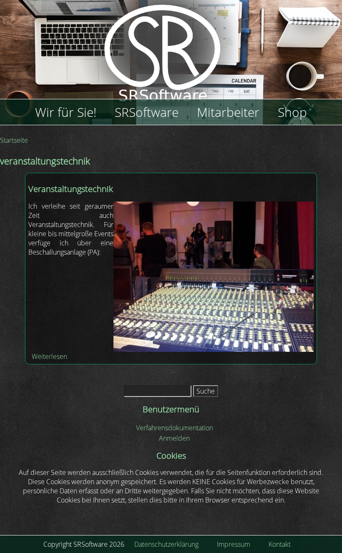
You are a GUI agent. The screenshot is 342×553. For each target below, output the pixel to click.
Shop (292, 112)
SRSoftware (147, 112)
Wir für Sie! (65, 112)
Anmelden (174, 438)
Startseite (14, 140)
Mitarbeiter (228, 112)
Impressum (233, 544)
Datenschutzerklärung (166, 544)
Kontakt (280, 544)
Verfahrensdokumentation (174, 427)
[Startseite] (171, 58)
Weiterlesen (49, 356)
